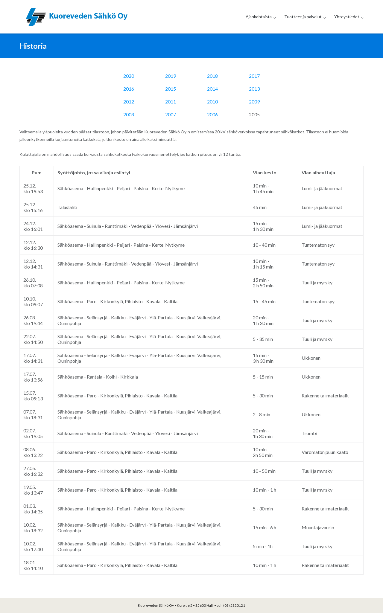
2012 (128, 101)
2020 (128, 76)
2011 (170, 101)
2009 (254, 101)
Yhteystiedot (346, 16)
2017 (254, 76)
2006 (212, 114)
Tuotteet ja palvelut (303, 16)
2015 (170, 89)
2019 (170, 76)
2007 (170, 114)
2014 (212, 89)
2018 (212, 76)
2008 (128, 114)
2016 (128, 89)
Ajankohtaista (259, 16)
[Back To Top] (368, 599)
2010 (212, 101)
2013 (254, 89)
